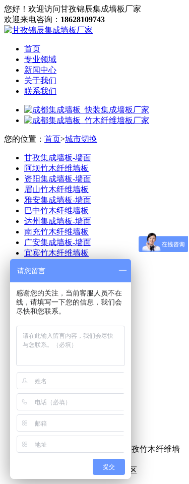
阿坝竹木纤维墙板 (56, 168)
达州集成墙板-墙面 (57, 221)
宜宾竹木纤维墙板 (56, 253)
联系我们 (40, 91)
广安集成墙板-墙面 (57, 242)
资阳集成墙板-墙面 (57, 178)
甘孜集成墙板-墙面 (57, 157)
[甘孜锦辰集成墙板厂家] (48, 30)
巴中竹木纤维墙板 (56, 210)
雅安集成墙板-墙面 (57, 200)
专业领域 (40, 59)
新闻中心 (40, 70)
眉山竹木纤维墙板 (56, 189)
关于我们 (40, 80)
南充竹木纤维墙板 (56, 231)
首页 (32, 48)
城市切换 (81, 139)
